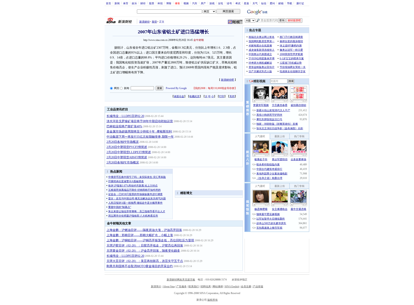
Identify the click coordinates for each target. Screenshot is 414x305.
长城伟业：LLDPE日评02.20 (125, 116)
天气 (255, 3)
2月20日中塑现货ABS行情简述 (127, 157)
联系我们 (193, 286)
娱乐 (134, 3)
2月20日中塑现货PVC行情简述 (127, 147)
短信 (263, 3)
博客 (168, 3)
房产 (203, 3)
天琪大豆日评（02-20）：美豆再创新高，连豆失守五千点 (145, 261)
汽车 (194, 3)
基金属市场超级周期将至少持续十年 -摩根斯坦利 (139, 131)
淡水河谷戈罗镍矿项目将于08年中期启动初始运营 (140, 121)
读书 (229, 3)
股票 (151, 3)
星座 (246, 3)
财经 (143, 3)
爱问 (272, 3)
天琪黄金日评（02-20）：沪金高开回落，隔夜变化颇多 (143, 250)
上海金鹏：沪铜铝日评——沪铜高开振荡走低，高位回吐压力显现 (150, 240)
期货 (154, 21)
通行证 (300, 3)
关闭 (232, 96)
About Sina (169, 286)
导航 (289, 3)
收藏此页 (194, 96)
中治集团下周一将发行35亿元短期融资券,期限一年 (140, 136)
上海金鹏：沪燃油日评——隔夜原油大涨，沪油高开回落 (144, 230)
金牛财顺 (198, 40)
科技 (160, 3)
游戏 (212, 3)
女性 (220, 3)
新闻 (117, 3)
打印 (221, 96)
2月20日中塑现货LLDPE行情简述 (129, 152)
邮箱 (281, 3)
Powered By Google (176, 88)
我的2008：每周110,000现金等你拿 (214, 88)
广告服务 (181, 286)
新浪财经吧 (227, 79)
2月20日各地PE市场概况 (123, 162)
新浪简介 (156, 286)
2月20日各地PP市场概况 (123, 141)
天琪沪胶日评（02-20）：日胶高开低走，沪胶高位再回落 (145, 245)
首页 (108, 3)
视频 (186, 3)
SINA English (232, 286)
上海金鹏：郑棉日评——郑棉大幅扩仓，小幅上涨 (140, 235)
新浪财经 (144, 21)
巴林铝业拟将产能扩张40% (124, 126)
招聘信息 (206, 286)
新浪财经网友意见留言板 (181, 279)
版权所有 (212, 299)
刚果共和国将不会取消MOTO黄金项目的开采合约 (140, 266)
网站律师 (218, 286)
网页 (116, 88)
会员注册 (246, 286)
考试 (237, 3)
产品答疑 (258, 286)
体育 (125, 3)
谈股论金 (179, 96)
